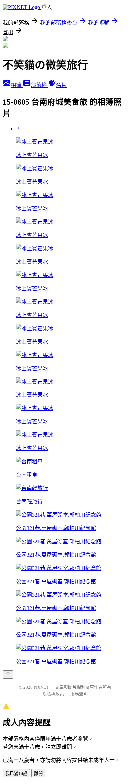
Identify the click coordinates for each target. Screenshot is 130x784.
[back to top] (8, 674)
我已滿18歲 (16, 773)
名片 (61, 85)
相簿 (17, 85)
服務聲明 (79, 693)
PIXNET (41, 687)
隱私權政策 (53, 693)
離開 (38, 773)
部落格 (39, 85)
